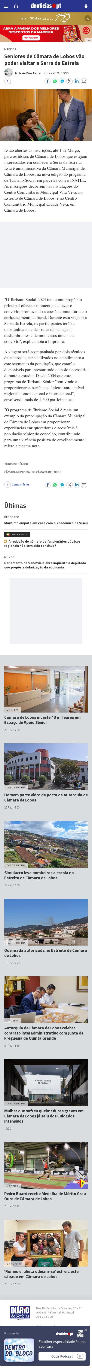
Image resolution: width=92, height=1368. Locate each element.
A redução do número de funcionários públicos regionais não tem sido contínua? (42, 543)
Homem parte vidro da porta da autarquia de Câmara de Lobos (46, 797)
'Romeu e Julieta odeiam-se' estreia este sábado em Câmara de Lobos (41, 1274)
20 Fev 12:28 (11, 1284)
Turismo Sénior (16, 464)
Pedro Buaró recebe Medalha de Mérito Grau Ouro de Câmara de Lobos (45, 1196)
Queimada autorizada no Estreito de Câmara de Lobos (45, 953)
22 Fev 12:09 (11, 885)
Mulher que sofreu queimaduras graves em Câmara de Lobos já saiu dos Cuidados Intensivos (44, 1115)
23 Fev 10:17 (11, 1206)
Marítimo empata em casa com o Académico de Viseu (46, 522)
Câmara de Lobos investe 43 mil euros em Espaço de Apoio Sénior (42, 720)
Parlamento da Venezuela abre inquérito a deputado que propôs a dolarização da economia (45, 565)
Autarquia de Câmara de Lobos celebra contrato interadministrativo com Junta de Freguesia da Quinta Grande (43, 1032)
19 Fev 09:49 (11, 963)
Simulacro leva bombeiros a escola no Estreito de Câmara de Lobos (39, 875)
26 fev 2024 (56, 73)
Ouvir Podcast (62, 1356)
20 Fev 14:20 (11, 730)
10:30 (7, 1128)
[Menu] (6, 6)
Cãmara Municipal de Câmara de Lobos (32, 472)
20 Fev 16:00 (11, 807)
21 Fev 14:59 (11, 1045)
